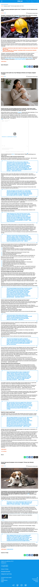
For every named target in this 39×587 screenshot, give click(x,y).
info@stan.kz (3, 562)
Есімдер (2, 581)
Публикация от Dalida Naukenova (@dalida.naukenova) (15, 151)
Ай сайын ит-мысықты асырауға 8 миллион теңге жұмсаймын (20, 515)
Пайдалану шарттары (6, 574)
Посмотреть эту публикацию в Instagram (9, 136)
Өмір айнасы (3, 61)
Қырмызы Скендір (4, 552)
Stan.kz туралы (4, 569)
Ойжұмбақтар (36, 580)
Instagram (20, 112)
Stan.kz (17, 16)
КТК (28, 494)
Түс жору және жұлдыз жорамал (6, 577)
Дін (37, 577)
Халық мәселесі (10, 549)
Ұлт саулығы (3, 451)
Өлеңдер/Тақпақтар (4, 580)
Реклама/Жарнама (5, 571)
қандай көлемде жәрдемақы (20, 59)
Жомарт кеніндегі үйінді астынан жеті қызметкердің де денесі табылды (18, 58)
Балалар (36, 581)
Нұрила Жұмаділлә (4, 64)
